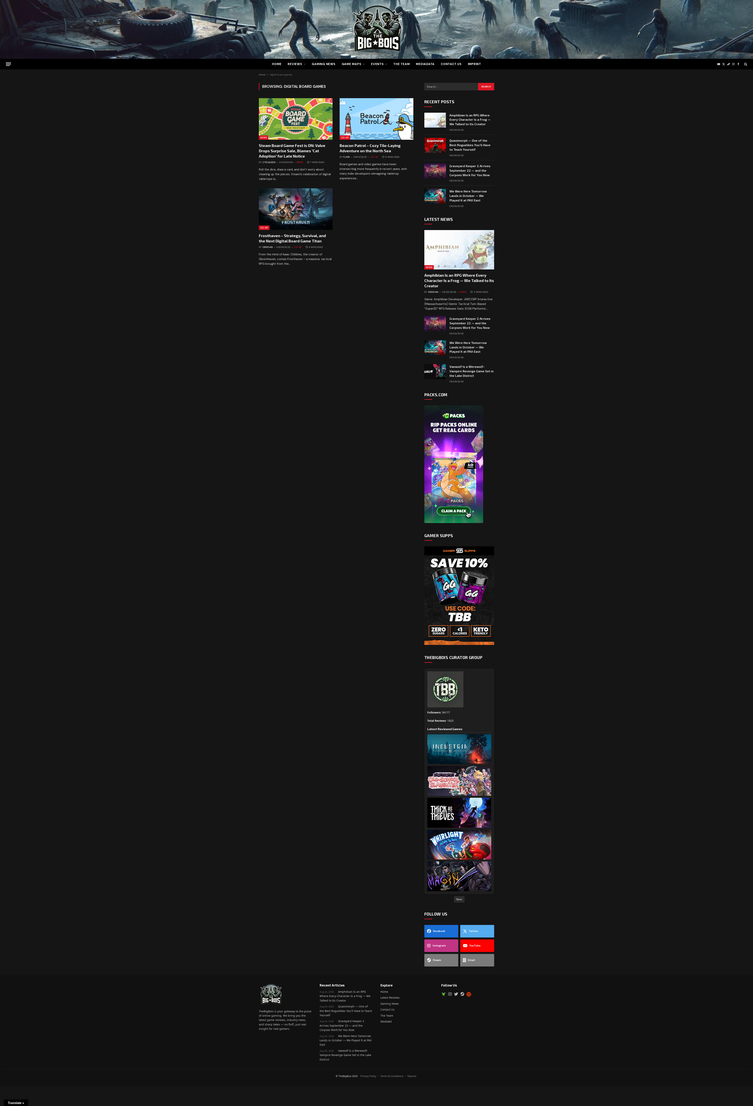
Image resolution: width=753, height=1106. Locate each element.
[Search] (745, 64)
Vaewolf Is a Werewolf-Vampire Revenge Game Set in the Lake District (471, 371)
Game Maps (351, 64)
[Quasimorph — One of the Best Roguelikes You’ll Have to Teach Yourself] (435, 145)
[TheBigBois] (376, 29)
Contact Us (451, 64)
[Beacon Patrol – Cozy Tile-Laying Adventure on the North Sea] (376, 119)
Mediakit (386, 1021)
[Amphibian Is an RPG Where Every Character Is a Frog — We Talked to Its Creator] (435, 120)
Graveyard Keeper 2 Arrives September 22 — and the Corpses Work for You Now (469, 170)
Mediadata (425, 64)
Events (377, 64)
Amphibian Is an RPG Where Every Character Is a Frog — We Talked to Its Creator (469, 119)
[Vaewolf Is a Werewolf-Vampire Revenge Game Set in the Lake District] (435, 371)
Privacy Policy (368, 1076)
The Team (386, 1015)
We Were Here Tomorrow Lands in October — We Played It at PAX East (468, 195)
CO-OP (345, 137)
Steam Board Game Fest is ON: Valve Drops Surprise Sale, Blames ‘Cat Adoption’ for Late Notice (292, 150)
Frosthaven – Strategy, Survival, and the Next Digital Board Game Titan (292, 238)
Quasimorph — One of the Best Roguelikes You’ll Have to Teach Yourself (469, 145)
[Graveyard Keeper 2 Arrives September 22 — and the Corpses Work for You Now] (435, 170)
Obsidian (267, 247)
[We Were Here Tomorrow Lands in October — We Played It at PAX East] (435, 196)
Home (276, 64)
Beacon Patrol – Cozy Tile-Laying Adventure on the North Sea (370, 148)
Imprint (474, 64)
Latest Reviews (390, 997)
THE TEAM (401, 64)
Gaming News (323, 64)
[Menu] (8, 64)
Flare (346, 157)
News (263, 137)
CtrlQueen (269, 162)
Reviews (295, 64)
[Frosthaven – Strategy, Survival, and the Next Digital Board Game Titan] (296, 209)
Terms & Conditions (391, 1076)
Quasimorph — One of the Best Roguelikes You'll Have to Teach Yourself (346, 1010)
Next (459, 899)
